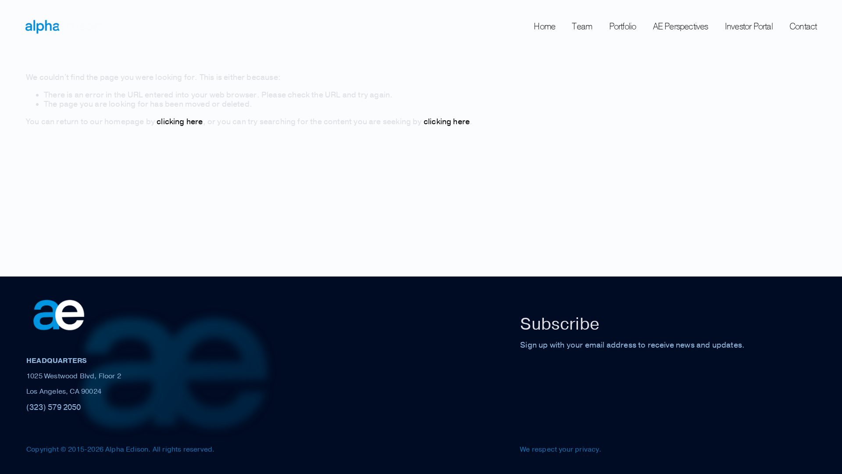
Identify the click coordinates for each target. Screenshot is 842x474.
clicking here (180, 122)
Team (582, 26)
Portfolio (622, 26)
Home (544, 26)
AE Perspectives (680, 26)
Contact (803, 26)
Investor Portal (749, 26)
